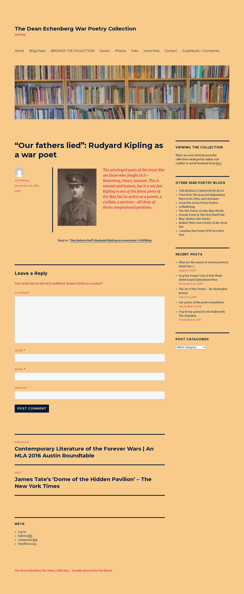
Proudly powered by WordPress (92, 570)
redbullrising (187, 206)
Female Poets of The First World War (202, 215)
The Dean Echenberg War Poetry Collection (75, 28)
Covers (105, 51)
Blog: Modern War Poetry (194, 219)
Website (21, 387)
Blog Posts (37, 51)
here (219, 163)
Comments (27, 540)
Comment (22, 292)
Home (19, 51)
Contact (171, 51)
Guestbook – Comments (200, 51)
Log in (22, 532)
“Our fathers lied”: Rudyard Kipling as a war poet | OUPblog (111, 240)
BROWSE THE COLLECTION (72, 51)
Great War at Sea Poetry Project (198, 202)
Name (20, 350)
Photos (120, 51)
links (134, 51)
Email (20, 369)
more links (151, 51)
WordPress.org (27, 544)
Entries (25, 536)
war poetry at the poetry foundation (201, 302)
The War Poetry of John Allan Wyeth (201, 210)
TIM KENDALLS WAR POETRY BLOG (201, 190)
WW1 (18, 190)
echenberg (22, 180)
